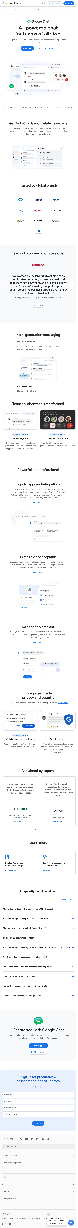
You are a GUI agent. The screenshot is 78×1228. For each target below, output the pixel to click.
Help (45, 1221)
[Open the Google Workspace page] (12, 3)
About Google (21, 1221)
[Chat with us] (71, 1223)
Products (16, 10)
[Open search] (44, 3)
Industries (25, 10)
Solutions (5, 10)
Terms (11, 1221)
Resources (49, 10)
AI (33, 10)
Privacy (4, 1221)
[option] (13, 107)
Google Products (34, 1221)
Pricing (40, 10)
